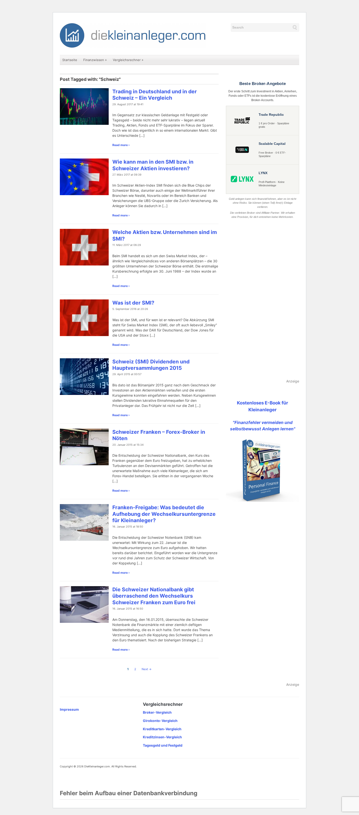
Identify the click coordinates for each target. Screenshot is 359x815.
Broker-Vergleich (157, 712)
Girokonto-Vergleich (160, 721)
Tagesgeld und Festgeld (162, 745)
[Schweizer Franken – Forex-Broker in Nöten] (84, 447)
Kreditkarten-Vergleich (162, 729)
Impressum (69, 709)
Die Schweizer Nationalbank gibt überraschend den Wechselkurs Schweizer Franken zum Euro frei (153, 595)
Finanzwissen (95, 60)
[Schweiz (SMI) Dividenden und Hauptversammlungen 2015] (84, 376)
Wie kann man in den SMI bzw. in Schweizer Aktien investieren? (152, 165)
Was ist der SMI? (133, 303)
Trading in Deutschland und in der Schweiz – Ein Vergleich (154, 94)
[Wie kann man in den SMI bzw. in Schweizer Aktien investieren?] (84, 176)
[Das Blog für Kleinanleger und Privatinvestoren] (133, 35)
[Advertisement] (262, 299)
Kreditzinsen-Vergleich (162, 737)
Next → (146, 669)
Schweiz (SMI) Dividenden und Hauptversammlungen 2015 (151, 365)
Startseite (69, 60)
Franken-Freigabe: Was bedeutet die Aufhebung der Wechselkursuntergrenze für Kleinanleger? (164, 513)
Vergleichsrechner (128, 60)
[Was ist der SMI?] (84, 317)
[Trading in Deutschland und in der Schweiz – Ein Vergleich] (84, 106)
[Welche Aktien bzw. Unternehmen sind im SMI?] (84, 247)
